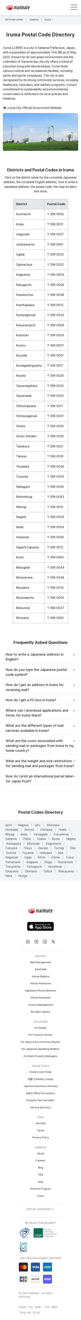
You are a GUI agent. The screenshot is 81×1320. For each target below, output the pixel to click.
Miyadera (22, 588)
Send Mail (40, 969)
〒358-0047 (55, 608)
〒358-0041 (55, 416)
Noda (19, 527)
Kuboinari (22, 335)
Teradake (22, 466)
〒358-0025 (55, 436)
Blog (40, 1167)
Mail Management (40, 962)
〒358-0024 (55, 335)
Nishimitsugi (24, 497)
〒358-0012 (55, 547)
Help (40, 1181)
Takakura (22, 446)
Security (40, 1123)
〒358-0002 (55, 214)
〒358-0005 (55, 598)
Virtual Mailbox (40, 976)
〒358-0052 (55, 618)
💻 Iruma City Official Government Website (32, 108)
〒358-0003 (55, 476)
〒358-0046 (55, 577)
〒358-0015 (55, 507)
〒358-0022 (55, 264)
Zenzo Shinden (26, 436)
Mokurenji (23, 608)
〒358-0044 (55, 567)
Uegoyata (22, 234)
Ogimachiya (24, 264)
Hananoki (22, 537)
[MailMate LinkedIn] (27, 941)
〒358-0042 (55, 315)
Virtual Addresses (40, 983)
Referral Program (41, 1188)
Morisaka (22, 618)
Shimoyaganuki (26, 416)
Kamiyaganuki (25, 315)
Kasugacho (23, 285)
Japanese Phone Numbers (40, 990)
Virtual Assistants (40, 997)
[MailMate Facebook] (44, 941)
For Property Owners (40, 1034)
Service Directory (40, 1107)
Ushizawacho (25, 244)
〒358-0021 (55, 446)
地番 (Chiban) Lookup (40, 1079)
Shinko (20, 426)
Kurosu (21, 345)
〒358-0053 (55, 557)
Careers (40, 1160)
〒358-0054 (55, 527)
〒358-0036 (55, 537)
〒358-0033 (55, 396)
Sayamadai (23, 396)
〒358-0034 (55, 517)
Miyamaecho (25, 598)
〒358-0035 (55, 487)
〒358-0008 (55, 325)
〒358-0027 (55, 234)
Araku (20, 224)
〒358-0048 (55, 295)
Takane (21, 456)
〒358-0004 (55, 274)
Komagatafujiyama (29, 365)
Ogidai (20, 254)
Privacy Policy (40, 1137)
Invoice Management (40, 1004)
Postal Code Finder (40, 1071)
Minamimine (24, 577)
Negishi (21, 517)
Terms (40, 1130)
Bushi (20, 557)
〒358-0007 (55, 345)
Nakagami (23, 487)
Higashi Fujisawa (27, 547)
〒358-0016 (55, 456)
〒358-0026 (55, 375)
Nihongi (21, 507)
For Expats (40, 1027)
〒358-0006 (55, 285)
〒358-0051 (55, 244)
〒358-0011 (55, 406)
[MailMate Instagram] (36, 941)
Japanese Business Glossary (41, 1086)
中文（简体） (35, 1306)
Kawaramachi (25, 325)
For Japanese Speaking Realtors (40, 1048)
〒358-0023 (55, 254)
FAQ (40, 1174)
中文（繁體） (52, 1306)
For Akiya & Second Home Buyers (40, 1041)
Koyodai (21, 355)
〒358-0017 (55, 365)
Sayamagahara (26, 386)
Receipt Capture (40, 1011)
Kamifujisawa (25, 305)
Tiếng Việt (25, 1312)
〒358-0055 (55, 426)
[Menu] (74, 7)
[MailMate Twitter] (53, 941)
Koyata (21, 375)
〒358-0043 (55, 497)
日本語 (22, 1306)
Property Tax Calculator (41, 1100)
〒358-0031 (55, 224)
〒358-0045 (55, 466)
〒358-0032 (55, 386)
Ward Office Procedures (40, 1093)
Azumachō (23, 214)
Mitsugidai (23, 567)
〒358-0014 (55, 588)
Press (40, 1195)
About (40, 1153)
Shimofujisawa (26, 406)
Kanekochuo (24, 295)
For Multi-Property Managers (40, 1056)
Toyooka (22, 476)
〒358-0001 (55, 355)
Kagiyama (23, 274)
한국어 (36, 1312)
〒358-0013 (55, 305)
